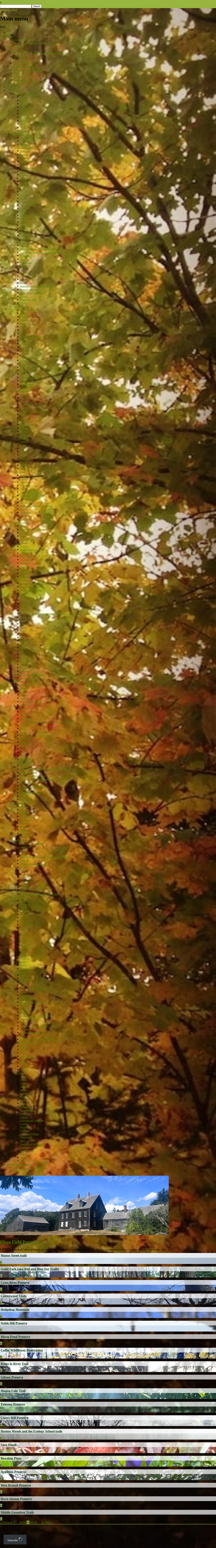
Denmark (24, 604)
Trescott (24, 1063)
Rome (23, 445)
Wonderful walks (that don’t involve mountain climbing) (41, 53)
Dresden (24, 543)
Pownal (23, 212)
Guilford (24, 789)
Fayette (23, 408)
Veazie (23, 759)
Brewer (23, 688)
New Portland (26, 877)
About (10, 36)
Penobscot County (22, 681)
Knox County (20, 472)
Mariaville (25, 354)
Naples (23, 198)
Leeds (23, 107)
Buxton (23, 1090)
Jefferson (24, 546)
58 (20, 1522)
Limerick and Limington (32, 1120)
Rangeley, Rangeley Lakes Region (36, 286)
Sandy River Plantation (31, 293)
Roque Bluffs (26, 1056)
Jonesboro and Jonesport (31, 1032)
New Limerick (27, 141)
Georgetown (26, 820)
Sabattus (24, 127)
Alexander (25, 978)
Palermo (24, 941)
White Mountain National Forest (35, 674)
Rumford (24, 658)
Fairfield (24, 860)
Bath (22, 810)
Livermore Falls (28, 276)
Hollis (23, 1103)
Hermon (24, 712)
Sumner (24, 668)
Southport (25, 563)
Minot (23, 121)
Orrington (25, 745)
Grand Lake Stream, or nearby (34, 1026)
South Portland (27, 225)
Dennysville (26, 1012)
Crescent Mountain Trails (24, 1242)
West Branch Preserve (16, 1485)
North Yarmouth (28, 205)
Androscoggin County (24, 94)
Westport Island (27, 570)
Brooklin (24, 320)
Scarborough (26, 219)
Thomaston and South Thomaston (36, 506)
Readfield (24, 441)
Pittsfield (24, 884)
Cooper (23, 1005)
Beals (22, 985)
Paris (22, 647)
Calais (23, 992)
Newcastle (25, 553)
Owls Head (25, 492)
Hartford (24, 624)
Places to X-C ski (22, 73)
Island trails (19, 83)
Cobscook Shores (28, 999)
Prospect (24, 945)
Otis (22, 364)
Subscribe (13, 1540)
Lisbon (23, 114)
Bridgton (24, 154)
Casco (23, 164)
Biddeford (25, 1086)
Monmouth (25, 425)
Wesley (23, 1066)
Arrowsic (24, 806)
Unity (23, 962)
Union (23, 509)
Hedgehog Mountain (15, 1309)
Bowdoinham (26, 816)
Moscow (24, 874)
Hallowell (25, 414)
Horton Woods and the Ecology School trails (31, 1431)
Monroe (24, 928)
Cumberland (26, 175)
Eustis (23, 259)
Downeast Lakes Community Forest (37, 1016)
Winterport (25, 968)
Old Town (25, 742)
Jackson (24, 914)
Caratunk (24, 853)
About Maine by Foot (24, 40)
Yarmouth (25, 239)
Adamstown (26, 246)
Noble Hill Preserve (14, 1323)
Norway (24, 637)
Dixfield (24, 607)
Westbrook (25, 232)
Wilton (23, 303)
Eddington (25, 698)
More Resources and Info (19, 1164)
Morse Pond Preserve (15, 1336)
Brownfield (25, 593)
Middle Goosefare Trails (17, 1512)
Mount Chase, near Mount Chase (35, 735)
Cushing (24, 482)
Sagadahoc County (22, 803)
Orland (23, 360)
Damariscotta (26, 539)
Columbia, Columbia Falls (32, 1002)
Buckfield (25, 597)
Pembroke (25, 1049)
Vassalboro (25, 452)
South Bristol (26, 560)
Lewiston (24, 110)
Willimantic (25, 799)
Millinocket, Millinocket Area (34, 732)
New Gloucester (27, 202)
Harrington (25, 1029)
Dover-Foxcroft (27, 783)
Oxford (23, 644)
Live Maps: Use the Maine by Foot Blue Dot (35, 43)
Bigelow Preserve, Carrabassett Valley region (41, 249)
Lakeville (24, 725)
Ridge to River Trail (14, 1363)
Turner (23, 131)
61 (31, 1522)
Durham (24, 100)
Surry (23, 374)
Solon (23, 891)
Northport (25, 938)
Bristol (23, 536)
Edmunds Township (29, 1019)
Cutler (23, 1009)
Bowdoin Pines (11, 1458)
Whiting (24, 1070)
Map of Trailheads (15, 46)
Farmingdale (26, 404)
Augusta (24, 394)
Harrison (24, 195)
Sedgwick (25, 370)
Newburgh (25, 739)
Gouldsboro (25, 343)
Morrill (23, 934)
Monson (24, 796)
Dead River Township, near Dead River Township (44, 857)
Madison (24, 867)
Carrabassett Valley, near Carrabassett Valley (41, 252)
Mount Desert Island (30, 357)
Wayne (23, 462)
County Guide (13, 90)
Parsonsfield (26, 1137)
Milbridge (25, 1046)
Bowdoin (24, 813)
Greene (23, 104)
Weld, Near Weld (28, 300)
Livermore (25, 117)
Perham (24, 144)
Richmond (25, 826)
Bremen (24, 533)
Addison (24, 975)
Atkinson (24, 766)
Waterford (25, 671)
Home (9, 33)
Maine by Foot (8, 9)
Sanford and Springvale (31, 1144)
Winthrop (24, 468)
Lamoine (24, 350)
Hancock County (21, 306)
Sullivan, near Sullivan (31, 377)
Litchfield (25, 418)
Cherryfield (25, 995)
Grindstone (25, 705)
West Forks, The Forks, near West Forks (39, 894)
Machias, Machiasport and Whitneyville (39, 1039)
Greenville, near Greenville (33, 786)
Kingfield (24, 273)
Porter (23, 654)
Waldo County (20, 897)
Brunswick (25, 158)
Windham (24, 235)
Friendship (25, 485)
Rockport (24, 499)
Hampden (24, 708)
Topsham (24, 830)
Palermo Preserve (13, 1404)
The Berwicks (26, 1151)
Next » (49, 1522)
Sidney (23, 448)
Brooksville (25, 323)
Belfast (23, 901)
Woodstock (25, 678)
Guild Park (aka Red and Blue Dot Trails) (30, 1269)
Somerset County (22, 840)
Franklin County (21, 242)
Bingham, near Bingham (32, 843)
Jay (21, 269)
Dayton (23, 1097)
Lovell (23, 631)
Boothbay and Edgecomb (32, 529)
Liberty (23, 921)
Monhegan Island (28, 549)
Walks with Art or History (26, 80)
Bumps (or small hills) (24, 67)
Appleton (24, 475)
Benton (23, 397)
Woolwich (25, 837)
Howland (24, 718)
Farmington (25, 262)
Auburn (24, 97)
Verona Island (26, 384)
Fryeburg (24, 610)
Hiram (23, 627)
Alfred (23, 1080)
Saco (22, 1141)
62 (35, 1522)
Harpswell (25, 191)
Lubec (23, 1036)
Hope (22, 489)
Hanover (24, 620)
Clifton (23, 691)
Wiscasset (24, 576)
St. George (25, 502)
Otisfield (24, 641)
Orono (23, 749)
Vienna (23, 455)
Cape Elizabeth (27, 161)
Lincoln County (21, 522)
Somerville (25, 556)
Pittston (24, 435)
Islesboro (24, 911)
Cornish (24, 1093)
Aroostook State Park (30, 137)
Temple (23, 296)
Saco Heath (9, 1445)
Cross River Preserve (15, 1282)
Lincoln (24, 728)
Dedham (24, 333)
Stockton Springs (28, 955)
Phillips (24, 283)
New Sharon (26, 279)
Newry (23, 634)
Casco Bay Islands (28, 168)
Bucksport (25, 327)
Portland (24, 208)
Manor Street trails (14, 1255)
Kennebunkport (27, 1110)
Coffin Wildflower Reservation (22, 1350)
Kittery (23, 1113)
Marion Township (28, 1043)
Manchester (25, 421)
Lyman (23, 1124)
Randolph (24, 438)
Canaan (23, 850)
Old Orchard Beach (29, 1134)
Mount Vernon (27, 428)
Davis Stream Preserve (16, 1499)
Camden (24, 479)
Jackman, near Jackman (31, 864)
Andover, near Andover (31, 587)
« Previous (6, 1522)
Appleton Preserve (13, 1472)
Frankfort (24, 904)
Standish (24, 229)
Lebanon (24, 1117)
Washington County (23, 972)
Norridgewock (27, 880)
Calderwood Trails (13, 1296)
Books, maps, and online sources (29, 1168)
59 (24, 1522)
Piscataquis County (23, 762)
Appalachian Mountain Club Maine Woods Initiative (45, 769)
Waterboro (25, 1154)
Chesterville (26, 256)
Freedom (24, 907)
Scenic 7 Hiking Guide (24, 1171)
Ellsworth (25, 340)
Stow (22, 664)
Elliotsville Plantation (30, 793)
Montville (25, 931)
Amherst (24, 313)
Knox (22, 918)
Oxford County (21, 580)
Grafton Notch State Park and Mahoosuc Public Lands (46, 614)
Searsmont (25, 948)
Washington (25, 519)
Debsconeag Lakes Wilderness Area (37, 779)
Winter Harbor (27, 387)
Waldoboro (25, 566)
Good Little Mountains (24, 63)
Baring (23, 982)
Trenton (24, 381)
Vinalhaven (25, 512)
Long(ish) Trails (21, 77)
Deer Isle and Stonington (32, 337)
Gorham (24, 185)
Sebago (23, 222)
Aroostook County (22, 134)
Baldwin (24, 151)
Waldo (23, 965)
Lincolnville (26, 924)
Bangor (23, 685)
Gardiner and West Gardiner (33, 411)
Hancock (24, 347)
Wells (22, 1157)
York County (20, 1073)
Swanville (25, 958)
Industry (24, 266)
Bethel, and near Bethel (31, 590)
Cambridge (25, 847)
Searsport (24, 951)
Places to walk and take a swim (28, 70)
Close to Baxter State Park (32, 776)
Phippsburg (25, 823)
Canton (23, 600)
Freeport (24, 181)
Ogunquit (24, 1130)
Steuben (24, 1059)
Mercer (23, 870)
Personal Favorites (15, 50)
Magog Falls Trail (13, 1390)
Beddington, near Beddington (34, 989)
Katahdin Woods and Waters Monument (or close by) (45, 722)
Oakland (24, 431)
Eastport (24, 1022)
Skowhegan (25, 887)
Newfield (24, 1127)
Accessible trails (21, 56)
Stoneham (25, 661)
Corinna (24, 695)
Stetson (23, 755)
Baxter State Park (28, 772)
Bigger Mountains (22, 60)
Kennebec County (22, 391)
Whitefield (25, 573)
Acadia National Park (30, 310)
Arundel (24, 1083)
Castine (23, 330)
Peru (22, 651)
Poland (23, 124)
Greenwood (25, 617)
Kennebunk (25, 1107)
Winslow (24, 465)
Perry (22, 1053)
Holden (23, 715)
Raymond (24, 215)
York (22, 1161)
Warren (23, 516)
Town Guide (13, 87)
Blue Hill (24, 316)
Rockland (24, 495)
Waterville (25, 458)
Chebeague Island (28, 171)
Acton (23, 1076)
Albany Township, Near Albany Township (40, 583)
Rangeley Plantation (29, 289)
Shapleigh (25, 1147)
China (23, 401)
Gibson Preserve (12, 1377)
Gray (22, 188)
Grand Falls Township (30, 701)
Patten (23, 752)
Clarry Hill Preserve (14, 1417)
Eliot (22, 1100)
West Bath (25, 833)
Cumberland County (23, 148)
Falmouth (24, 178)
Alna (22, 526)
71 (42, 1522)
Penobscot (25, 367)
